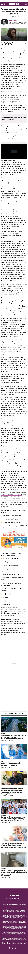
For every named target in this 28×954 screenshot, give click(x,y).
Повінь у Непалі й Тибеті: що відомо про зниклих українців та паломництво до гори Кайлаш (14, 737)
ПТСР (24, 307)
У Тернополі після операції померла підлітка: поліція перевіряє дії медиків (11, 763)
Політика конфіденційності (19, 901)
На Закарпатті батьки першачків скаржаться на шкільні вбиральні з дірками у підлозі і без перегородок (14, 873)
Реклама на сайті (6, 901)
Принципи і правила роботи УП (10, 904)
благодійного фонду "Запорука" (11, 495)
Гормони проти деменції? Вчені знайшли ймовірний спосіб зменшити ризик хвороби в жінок (13, 845)
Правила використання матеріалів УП (14, 902)
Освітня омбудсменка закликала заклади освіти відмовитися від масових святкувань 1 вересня (13, 818)
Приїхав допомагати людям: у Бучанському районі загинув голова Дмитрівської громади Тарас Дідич (12, 791)
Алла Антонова (14, 21)
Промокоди (22, 904)
